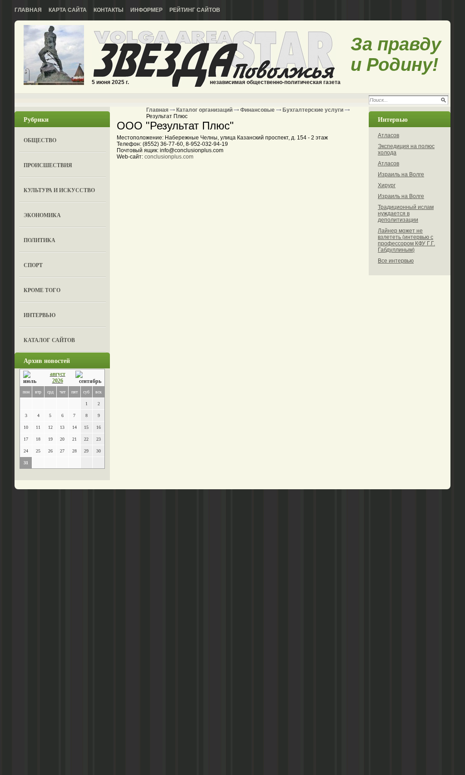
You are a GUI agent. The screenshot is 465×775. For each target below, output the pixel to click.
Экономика (42, 215)
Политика (39, 240)
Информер (146, 10)
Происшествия (48, 165)
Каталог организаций (204, 110)
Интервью (40, 315)
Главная (28, 10)
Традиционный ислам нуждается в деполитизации (406, 213)
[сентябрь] (88, 378)
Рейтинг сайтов (194, 10)
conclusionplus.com (168, 157)
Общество (40, 140)
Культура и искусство (59, 190)
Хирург (387, 185)
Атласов (388, 135)
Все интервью (396, 261)
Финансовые (257, 110)
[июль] (31, 378)
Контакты (109, 10)
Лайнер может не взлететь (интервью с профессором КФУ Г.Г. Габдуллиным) (406, 240)
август (57, 374)
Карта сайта (68, 10)
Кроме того (42, 290)
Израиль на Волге (401, 174)
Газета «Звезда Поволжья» (54, 55)
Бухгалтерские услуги (312, 110)
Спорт (33, 265)
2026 (57, 381)
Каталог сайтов (49, 340)
